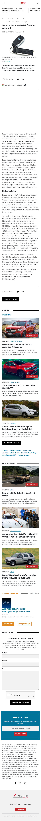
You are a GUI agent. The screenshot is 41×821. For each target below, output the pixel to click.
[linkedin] (25, 783)
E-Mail (4, 653)
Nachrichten (11, 19)
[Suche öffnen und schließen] (37, 3)
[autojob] (34, 593)
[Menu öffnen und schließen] (3, 3)
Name (4, 661)
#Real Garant (14, 453)
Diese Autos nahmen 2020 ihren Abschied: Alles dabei (17, 345)
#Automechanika (15, 531)
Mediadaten (15, 804)
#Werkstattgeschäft (9, 455)
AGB (13, 816)
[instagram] (20, 783)
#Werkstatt (27, 450)
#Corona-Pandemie (16, 341)
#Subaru (6, 314)
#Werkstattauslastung (28, 453)
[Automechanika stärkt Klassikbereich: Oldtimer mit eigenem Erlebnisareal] (20, 517)
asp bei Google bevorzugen (14, 85)
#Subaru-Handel (15, 450)
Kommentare (10, 79)
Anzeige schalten (24, 624)
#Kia (11, 490)
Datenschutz (20, 816)
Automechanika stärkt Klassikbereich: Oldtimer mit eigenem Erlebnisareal (20, 535)
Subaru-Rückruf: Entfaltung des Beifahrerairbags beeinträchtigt (17, 427)
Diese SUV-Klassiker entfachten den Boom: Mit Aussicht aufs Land (19, 576)
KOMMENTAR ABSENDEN (20, 702)
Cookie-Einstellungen (31, 816)
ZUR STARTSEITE (10, 299)
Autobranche (21, 19)
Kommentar (5, 669)
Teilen (22, 79)
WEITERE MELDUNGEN (11, 443)
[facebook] (15, 783)
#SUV (12, 572)
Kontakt (27, 804)
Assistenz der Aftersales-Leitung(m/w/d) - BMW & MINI (16, 610)
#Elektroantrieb (15, 382)
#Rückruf (13, 423)
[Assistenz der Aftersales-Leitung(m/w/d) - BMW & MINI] (6, 603)
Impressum (7, 816)
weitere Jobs (8, 624)
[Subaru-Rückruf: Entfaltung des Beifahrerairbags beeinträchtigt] (20, 410)
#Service (5, 453)
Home (4, 19)
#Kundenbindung (23, 455)
